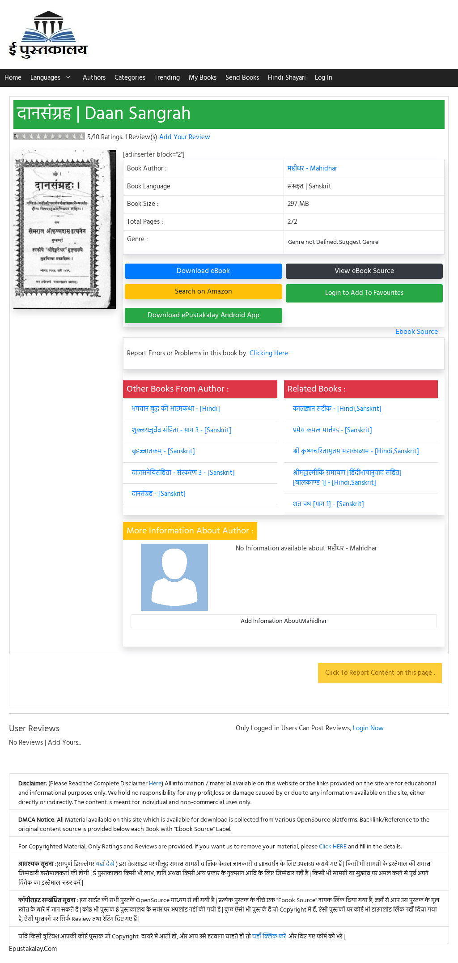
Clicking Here (269, 354)
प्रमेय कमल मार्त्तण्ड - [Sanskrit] (332, 430)
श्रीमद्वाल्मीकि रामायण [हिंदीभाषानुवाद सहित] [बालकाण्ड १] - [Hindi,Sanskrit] (347, 478)
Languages (45, 77)
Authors (94, 77)
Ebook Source (417, 332)
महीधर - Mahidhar (312, 168)
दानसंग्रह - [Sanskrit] (159, 494)
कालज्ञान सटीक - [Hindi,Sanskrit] (337, 409)
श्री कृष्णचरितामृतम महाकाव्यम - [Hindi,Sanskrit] (356, 451)
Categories (129, 77)
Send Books (242, 77)
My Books (202, 77)
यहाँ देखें (106, 864)
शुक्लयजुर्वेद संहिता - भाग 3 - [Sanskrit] (182, 430)
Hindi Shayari (287, 77)
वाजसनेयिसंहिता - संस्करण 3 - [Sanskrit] (183, 473)
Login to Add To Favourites (364, 293)
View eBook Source (364, 271)
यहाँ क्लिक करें (269, 937)
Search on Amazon (203, 292)
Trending (167, 77)
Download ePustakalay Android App (203, 315)
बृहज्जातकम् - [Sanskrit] (163, 451)
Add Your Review (184, 137)
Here (155, 784)
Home (12, 77)
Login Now (368, 728)
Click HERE (333, 847)
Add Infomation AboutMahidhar (284, 621)
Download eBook (203, 271)
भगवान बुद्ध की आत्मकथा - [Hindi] (176, 409)
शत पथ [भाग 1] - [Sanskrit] (328, 504)
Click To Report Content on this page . (380, 673)
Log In (323, 77)
